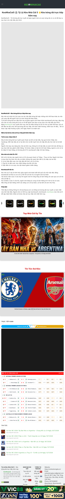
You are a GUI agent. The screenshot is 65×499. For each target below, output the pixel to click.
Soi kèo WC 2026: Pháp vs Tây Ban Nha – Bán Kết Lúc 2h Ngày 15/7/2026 (30, 447)
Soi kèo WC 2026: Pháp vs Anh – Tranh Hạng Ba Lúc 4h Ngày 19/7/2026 (29, 436)
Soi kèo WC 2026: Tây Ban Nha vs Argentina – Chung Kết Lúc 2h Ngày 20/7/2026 (32, 253)
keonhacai (50, 192)
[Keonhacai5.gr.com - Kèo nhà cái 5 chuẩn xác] (32, 4)
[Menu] (2, 4)
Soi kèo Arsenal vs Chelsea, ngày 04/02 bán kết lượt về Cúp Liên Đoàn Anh (32, 309)
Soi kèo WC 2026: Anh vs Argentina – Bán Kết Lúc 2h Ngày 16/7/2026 (28, 441)
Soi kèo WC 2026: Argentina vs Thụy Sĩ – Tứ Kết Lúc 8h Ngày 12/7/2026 (29, 452)
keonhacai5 (8, 124)
